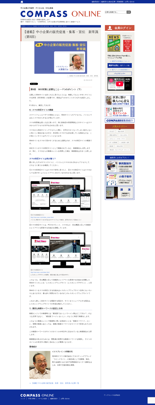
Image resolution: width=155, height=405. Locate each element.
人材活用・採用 (125, 142)
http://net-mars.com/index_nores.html (42, 217)
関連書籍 (120, 2)
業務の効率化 (113, 135)
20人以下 (112, 131)
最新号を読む (120, 65)
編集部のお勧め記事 (108, 2)
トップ (23, 398)
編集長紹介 (96, 2)
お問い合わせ (129, 2)
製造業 (111, 146)
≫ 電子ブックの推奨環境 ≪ (120, 70)
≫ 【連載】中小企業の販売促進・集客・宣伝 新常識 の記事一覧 (54, 383)
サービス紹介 (42, 398)
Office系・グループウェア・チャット (119, 150)
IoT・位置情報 (113, 142)
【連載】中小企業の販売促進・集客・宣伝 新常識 (83, 76)
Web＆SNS (120, 146)
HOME (23, 26)
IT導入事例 (31, 398)
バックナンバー (119, 73)
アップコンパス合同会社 (112, 395)
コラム (29, 26)
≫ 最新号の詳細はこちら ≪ (120, 61)
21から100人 (123, 135)
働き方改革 (121, 131)
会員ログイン (123, 27)
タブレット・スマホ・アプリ (117, 139)
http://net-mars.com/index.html (40, 272)
